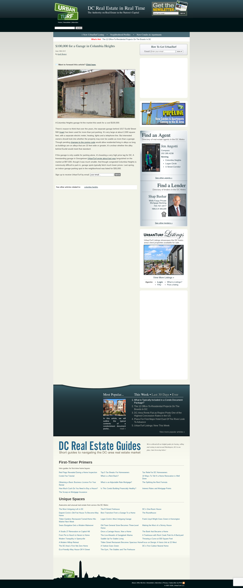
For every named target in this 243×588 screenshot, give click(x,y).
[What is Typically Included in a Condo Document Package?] (114, 415)
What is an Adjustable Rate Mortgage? (116, 482)
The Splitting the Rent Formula (154, 482)
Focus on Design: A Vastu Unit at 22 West (159, 542)
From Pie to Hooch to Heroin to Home (74, 535)
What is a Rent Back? (110, 476)
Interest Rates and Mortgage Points (156, 488)
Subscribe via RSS (175, 583)
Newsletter (67, 22)
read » (123, 428)
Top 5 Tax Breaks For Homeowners (115, 472)
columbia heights (91, 187)
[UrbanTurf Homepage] (69, 12)
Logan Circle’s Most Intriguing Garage (116, 519)
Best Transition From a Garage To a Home (118, 513)
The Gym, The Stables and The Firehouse (118, 549)
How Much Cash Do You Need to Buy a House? (78, 488)
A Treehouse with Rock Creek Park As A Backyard (162, 535)
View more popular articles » (172, 432)
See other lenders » (164, 223)
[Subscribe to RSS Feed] (184, 583)
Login (160, 282)
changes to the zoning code (83, 142)
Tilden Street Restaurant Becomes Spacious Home (121, 542)
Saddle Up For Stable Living (112, 539)
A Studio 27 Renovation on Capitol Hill (74, 531)
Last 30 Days (160, 394)
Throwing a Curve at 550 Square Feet (157, 539)
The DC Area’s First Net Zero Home (73, 546)
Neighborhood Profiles (120, 34)
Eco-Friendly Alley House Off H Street (74, 549)
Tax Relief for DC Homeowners (154, 472)
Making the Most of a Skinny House (157, 525)
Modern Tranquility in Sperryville (72, 539)
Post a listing (172, 285)
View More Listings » (163, 277)
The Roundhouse (149, 513)
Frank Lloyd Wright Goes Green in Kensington (161, 519)
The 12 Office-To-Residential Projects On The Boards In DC (126, 39)
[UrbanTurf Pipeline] (164, 126)
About (134, 583)
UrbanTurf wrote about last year (102, 158)
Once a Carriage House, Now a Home (116, 531)
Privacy (165, 583)
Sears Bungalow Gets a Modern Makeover (76, 525)
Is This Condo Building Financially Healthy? (118, 488)
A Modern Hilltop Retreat (69, 542)
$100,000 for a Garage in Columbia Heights (85, 46)
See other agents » (163, 178)
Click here (91, 64)
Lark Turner (62, 54)
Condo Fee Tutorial (66, 476)
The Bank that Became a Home (155, 531)
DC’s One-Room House (151, 509)
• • (122, 34)
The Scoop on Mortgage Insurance (73, 492)
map (62, 132)
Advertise (75, 22)
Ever (175, 394)
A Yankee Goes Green (110, 546)
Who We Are (141, 583)
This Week (141, 394)
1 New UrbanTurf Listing (93, 34)
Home (60, 22)
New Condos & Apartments (149, 34)
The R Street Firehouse (110, 509)
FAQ (159, 285)
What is (174, 282)
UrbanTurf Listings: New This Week (151, 425)
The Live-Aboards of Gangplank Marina (116, 535)
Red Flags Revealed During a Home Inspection (78, 472)
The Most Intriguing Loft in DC (71, 509)
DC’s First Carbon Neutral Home (155, 546)
